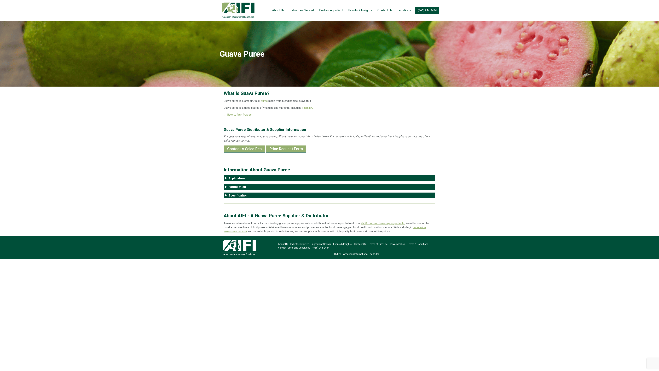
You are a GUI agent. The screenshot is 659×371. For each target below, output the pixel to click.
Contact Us (384, 10)
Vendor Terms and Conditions (294, 247)
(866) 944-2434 (427, 10)
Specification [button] (237, 195)
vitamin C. (308, 107)
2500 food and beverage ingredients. (383, 223)
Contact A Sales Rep (244, 149)
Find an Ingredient (331, 10)
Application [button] (236, 178)
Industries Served (302, 10)
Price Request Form (286, 149)
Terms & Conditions (417, 244)
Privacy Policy (397, 244)
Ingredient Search (321, 244)
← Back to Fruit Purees (238, 114)
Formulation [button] (237, 187)
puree (264, 101)
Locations (404, 10)
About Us (278, 10)
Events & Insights (360, 10)
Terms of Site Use (378, 244)
